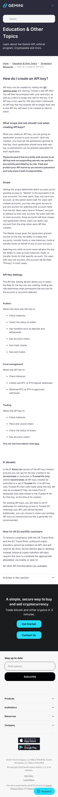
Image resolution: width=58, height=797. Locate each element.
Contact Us (29, 635)
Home (6, 63)
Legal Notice (28, 780)
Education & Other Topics (25, 63)
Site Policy (29, 776)
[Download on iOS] (29, 740)
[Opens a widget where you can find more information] (44, 791)
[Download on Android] (29, 747)
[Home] (13, 5)
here (37, 443)
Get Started (29, 624)
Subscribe (30, 676)
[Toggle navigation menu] (53, 5)
